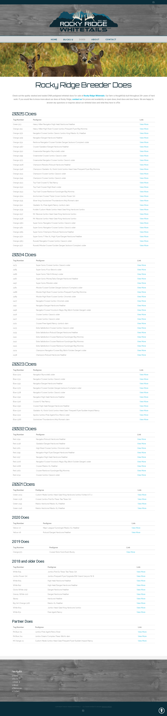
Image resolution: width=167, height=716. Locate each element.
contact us (77, 99)
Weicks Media (107, 707)
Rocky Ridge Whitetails (94, 96)
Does (16, 682)
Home (15, 676)
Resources (17, 688)
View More (144, 124)
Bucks (15, 679)
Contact (16, 691)
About (15, 685)
